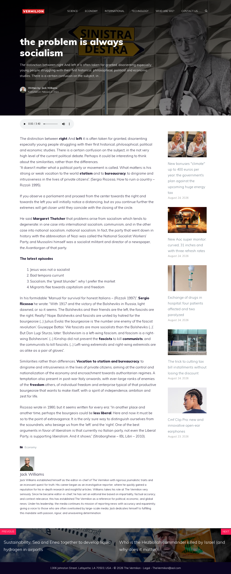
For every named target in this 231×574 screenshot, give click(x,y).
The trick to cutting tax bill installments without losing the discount (187, 367)
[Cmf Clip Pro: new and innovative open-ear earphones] (187, 410)
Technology (140, 11)
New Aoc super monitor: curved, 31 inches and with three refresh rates (187, 245)
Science (72, 11)
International (114, 11)
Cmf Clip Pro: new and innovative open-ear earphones (186, 425)
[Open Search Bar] (206, 11)
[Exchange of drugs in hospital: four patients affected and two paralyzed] (187, 288)
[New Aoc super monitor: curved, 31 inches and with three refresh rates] (187, 230)
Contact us (189, 11)
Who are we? (165, 11)
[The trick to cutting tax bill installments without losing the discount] (187, 352)
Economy (91, 11)
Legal (146, 568)
